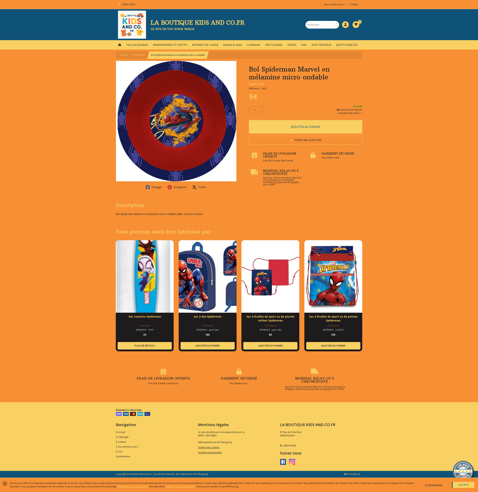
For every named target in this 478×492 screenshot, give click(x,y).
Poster (202, 187)
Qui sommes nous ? (128, 446)
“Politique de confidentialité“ (180, 486)
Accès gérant (353, 474)
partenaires (123, 456)
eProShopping (200, 474)
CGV (119, 451)
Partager (156, 187)
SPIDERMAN (139, 55)
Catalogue (123, 437)
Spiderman (256, 84)
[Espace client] (345, 25)
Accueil (123, 55)
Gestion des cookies (208, 447)
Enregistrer (180, 187)
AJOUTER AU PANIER (305, 127)
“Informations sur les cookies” (132, 486)
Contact (354, 4)
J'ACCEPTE (463, 484)
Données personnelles (210, 452)
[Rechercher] (336, 24)
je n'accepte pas (433, 484)
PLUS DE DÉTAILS (145, 345)
